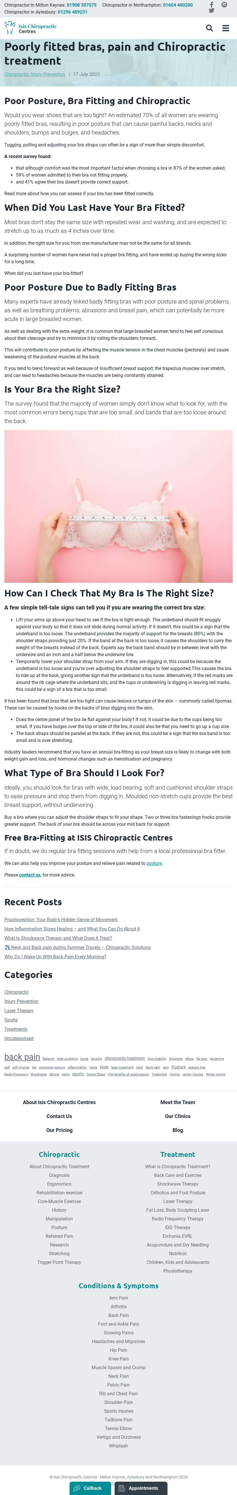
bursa (84, 1059)
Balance (48, 1059)
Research (59, 1245)
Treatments (15, 1029)
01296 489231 (73, 12)
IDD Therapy (177, 1227)
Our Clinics (177, 1116)
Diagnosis (59, 1175)
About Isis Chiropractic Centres (59, 1102)
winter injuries (193, 1074)
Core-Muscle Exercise (59, 1201)
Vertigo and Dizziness (119, 1437)
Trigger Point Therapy (59, 1262)
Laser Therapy (19, 1010)
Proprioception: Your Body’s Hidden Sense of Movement (61, 919)
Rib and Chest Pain (118, 1393)
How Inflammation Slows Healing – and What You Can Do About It (72, 929)
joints (93, 1067)
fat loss (201, 1059)
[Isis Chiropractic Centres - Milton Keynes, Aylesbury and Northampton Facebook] (211, 5)
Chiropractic (16, 74)
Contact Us (59, 1116)
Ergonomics (59, 1184)
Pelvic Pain (118, 1385)
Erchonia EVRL (178, 1236)
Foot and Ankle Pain (118, 1324)
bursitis (96, 1059)
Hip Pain (118, 1350)
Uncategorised (19, 1038)
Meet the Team (177, 1102)
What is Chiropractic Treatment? (177, 1166)
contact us (29, 875)
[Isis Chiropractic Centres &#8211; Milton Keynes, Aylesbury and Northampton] (30, 28)
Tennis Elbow (95, 1074)
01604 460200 (178, 5)
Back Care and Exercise (177, 1175)
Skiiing (54, 1074)
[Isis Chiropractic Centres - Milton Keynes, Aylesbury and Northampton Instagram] (224, 5)
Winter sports (215, 1074)
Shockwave (39, 1074)
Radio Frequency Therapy (178, 1219)
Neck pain (153, 1067)
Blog (178, 1130)
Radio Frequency (16, 1074)
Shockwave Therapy (178, 1184)
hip (34, 1067)
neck (139, 1067)
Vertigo (175, 1074)
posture (154, 863)
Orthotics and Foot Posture (178, 1192)
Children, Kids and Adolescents (178, 1262)
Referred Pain (59, 1236)
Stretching (59, 1253)
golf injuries (20, 1067)
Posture (178, 1067)
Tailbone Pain (119, 1420)
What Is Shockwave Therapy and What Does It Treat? (58, 938)
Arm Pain (118, 1298)
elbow (189, 1059)
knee (104, 1067)
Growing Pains (119, 1333)
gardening (217, 1059)
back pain (22, 1057)
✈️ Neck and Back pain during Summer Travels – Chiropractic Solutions (77, 947)
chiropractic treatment (125, 1058)
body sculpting (67, 1059)
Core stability (156, 1059)
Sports (11, 1020)
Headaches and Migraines (118, 1341)
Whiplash (118, 1446)
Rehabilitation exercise (59, 1192)
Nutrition (178, 1253)
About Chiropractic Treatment (59, 1166)
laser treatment (122, 1067)
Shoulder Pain (118, 1402)
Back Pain (118, 1315)
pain (166, 1067)
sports (78, 1074)
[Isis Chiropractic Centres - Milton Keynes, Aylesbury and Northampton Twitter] (211, 10)
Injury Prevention (48, 74)
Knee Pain (118, 1359)
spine (66, 1074)
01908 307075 (82, 5)
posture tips (196, 1067)
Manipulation (59, 1219)
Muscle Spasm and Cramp (119, 1367)
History (59, 1210)
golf (7, 1067)
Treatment (159, 1074)
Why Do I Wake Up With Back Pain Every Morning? (55, 956)
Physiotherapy (177, 1271)
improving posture (52, 1067)
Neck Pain (118, 1376)
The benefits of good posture (128, 1074)
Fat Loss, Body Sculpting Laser (177, 1210)
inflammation (77, 1067)
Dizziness (176, 1059)
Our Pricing (59, 1130)
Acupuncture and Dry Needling (178, 1245)
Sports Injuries (118, 1411)
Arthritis (119, 1306)
